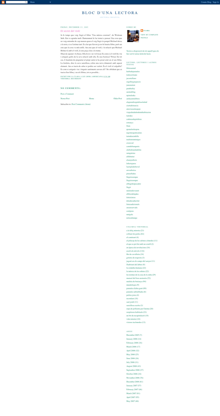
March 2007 (131, 393)
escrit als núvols (132, 251)
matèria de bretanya (134, 281)
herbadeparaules (133, 71)
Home (91, 98)
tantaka (129, 115)
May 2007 (130, 401)
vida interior (131, 319)
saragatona (130, 153)
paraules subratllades (134, 291)
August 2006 (131, 366)
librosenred (131, 68)
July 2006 (130, 362)
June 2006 (130, 358)
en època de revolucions (136, 247)
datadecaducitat (132, 200)
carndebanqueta (132, 146)
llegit (128, 187)
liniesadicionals (132, 204)
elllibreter (130, 156)
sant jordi (130, 302)
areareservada (131, 207)
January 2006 (131, 338)
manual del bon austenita (136, 278)
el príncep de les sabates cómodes (140, 240)
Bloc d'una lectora (110, 12)
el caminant (131, 237)
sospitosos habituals (134, 312)
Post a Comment (67, 93)
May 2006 (130, 354)
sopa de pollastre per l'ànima (137, 308)
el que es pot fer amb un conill (138, 244)
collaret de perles (133, 233)
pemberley (130, 88)
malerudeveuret (132, 190)
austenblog (130, 91)
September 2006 (133, 370)
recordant (76, 78)
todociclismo (131, 74)
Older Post (118, 98)
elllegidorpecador (133, 183)
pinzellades (131, 173)
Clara (147, 30)
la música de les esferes (135, 271)
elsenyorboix (131, 160)
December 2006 (132, 381)
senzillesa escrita (133, 305)
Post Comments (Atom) (81, 104)
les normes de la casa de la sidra (139, 274)
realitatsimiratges (133, 139)
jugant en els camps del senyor (138, 261)
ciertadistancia (132, 105)
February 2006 (132, 342)
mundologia (131, 284)
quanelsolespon (132, 129)
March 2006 (131, 346)
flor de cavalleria (133, 254)
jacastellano (131, 78)
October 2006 (132, 373)
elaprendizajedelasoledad (136, 102)
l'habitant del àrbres (134, 264)
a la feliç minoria (133, 230)
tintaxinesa (130, 197)
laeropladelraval (133, 166)
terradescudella (132, 136)
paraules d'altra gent (134, 288)
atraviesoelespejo (133, 109)
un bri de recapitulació (135, 315)
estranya (129, 122)
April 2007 (130, 397)
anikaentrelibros (133, 98)
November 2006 (132, 377)
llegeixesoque (132, 177)
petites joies (131, 295)
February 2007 (132, 389)
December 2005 (132, 335)
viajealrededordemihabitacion (138, 112)
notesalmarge (131, 217)
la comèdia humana (134, 267)
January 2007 (131, 385)
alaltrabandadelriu (133, 149)
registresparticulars (134, 132)
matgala (129, 214)
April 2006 (130, 350)
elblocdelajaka (132, 194)
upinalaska (130, 95)
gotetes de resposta (134, 257)
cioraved (129, 143)
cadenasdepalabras (134, 119)
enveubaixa (131, 170)
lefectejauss (131, 163)
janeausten (130, 85)
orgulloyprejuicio (133, 81)
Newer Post (65, 98)
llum (128, 125)
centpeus (130, 211)
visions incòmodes (134, 322)
